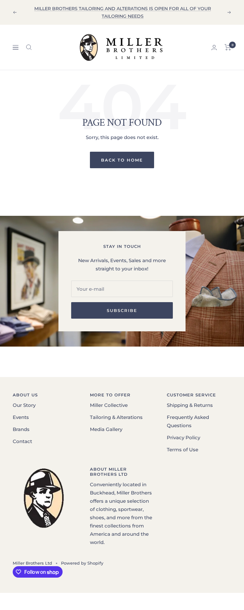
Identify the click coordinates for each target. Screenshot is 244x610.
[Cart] (228, 47)
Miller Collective (109, 405)
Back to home (122, 159)
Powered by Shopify (82, 563)
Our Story (24, 405)
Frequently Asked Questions (188, 421)
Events (21, 417)
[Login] (214, 47)
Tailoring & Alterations (116, 417)
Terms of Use (182, 450)
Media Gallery (106, 429)
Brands (21, 429)
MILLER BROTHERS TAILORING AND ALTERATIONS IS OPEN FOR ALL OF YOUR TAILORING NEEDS (122, 12)
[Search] (29, 47)
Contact (22, 441)
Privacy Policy (183, 437)
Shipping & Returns (190, 405)
